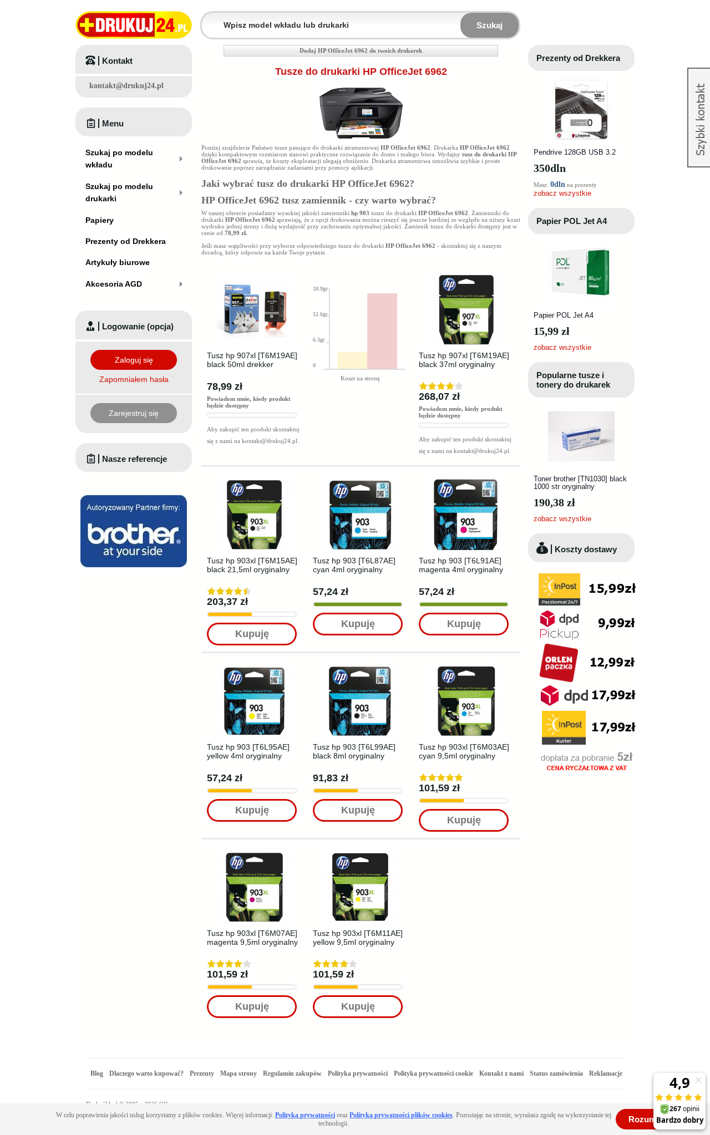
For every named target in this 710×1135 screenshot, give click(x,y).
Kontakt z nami (501, 1073)
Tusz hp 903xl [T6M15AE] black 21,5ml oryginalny (252, 565)
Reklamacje (605, 1073)
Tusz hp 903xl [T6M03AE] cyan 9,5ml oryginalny (464, 751)
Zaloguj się (134, 359)
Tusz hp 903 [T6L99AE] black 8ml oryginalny (354, 751)
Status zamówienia (557, 1073)
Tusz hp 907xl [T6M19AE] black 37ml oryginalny (464, 360)
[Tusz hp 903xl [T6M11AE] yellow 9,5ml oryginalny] (360, 853)
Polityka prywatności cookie (433, 1073)
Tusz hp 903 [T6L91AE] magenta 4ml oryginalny (461, 565)
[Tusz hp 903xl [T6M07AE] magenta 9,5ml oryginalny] (254, 853)
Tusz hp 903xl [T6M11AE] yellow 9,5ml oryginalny (358, 937)
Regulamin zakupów (292, 1073)
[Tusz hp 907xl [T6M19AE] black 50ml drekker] (254, 275)
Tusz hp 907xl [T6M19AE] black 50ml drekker (252, 360)
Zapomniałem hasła (134, 379)
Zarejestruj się (134, 413)
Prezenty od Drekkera (578, 58)
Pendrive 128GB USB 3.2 (575, 152)
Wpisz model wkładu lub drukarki (208, 18)
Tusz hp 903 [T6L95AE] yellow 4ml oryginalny (248, 751)
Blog (96, 1073)
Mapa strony (238, 1073)
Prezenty (202, 1073)
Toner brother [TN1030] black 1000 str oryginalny (580, 483)
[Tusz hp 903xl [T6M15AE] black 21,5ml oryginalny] (254, 480)
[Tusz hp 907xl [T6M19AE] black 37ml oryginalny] (466, 275)
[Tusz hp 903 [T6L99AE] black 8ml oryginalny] (360, 667)
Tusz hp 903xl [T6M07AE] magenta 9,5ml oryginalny (252, 937)
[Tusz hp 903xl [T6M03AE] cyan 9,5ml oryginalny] (466, 667)
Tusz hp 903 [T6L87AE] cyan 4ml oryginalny (354, 565)
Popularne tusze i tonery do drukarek (573, 379)
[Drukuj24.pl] (133, 25)
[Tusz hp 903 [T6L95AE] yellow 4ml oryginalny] (254, 667)
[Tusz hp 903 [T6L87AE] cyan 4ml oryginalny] (360, 480)
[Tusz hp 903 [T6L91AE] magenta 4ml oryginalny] (466, 480)
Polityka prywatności (358, 1073)
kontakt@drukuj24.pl (126, 86)
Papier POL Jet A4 (571, 221)
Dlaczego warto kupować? (146, 1073)
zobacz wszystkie (562, 193)
